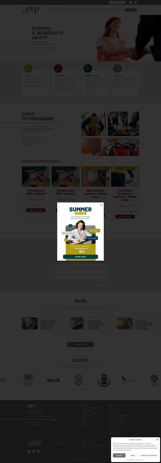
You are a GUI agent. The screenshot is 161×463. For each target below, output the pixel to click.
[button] (157, 440)
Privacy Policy (139, 459)
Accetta (119, 455)
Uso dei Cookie (131, 459)
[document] (80, 231)
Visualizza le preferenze (149, 455)
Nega (132, 455)
